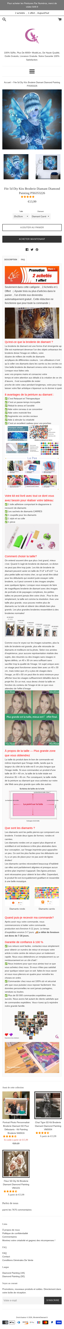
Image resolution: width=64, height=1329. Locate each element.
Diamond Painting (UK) (13, 1273)
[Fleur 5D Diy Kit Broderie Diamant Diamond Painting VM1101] (16, 1164)
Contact (6, 1256)
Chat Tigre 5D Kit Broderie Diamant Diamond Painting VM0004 (48, 1126)
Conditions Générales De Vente (17, 1260)
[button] (28, 196)
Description (10, 260)
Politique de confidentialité (15, 1233)
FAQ (23, 260)
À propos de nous (11, 1230)
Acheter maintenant (32, 239)
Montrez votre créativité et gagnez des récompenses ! (28, 1240)
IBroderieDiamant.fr (40, 1317)
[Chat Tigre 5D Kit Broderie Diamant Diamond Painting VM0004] (48, 1105)
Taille (21, 211)
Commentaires (9, 1236)
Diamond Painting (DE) (13, 1276)
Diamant (40, 211)
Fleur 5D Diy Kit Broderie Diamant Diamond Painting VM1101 (16, 1184)
